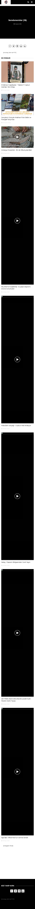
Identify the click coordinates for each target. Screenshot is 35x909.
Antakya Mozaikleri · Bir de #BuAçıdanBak (16, 150)
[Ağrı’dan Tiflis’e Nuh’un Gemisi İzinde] (17, 771)
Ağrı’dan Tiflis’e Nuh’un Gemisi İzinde (14, 838)
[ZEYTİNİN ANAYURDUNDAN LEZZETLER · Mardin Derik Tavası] (17, 633)
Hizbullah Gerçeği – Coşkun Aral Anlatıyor (16, 425)
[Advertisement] (17, 862)
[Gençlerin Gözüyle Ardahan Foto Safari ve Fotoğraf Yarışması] (17, 104)
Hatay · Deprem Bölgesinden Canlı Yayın (15, 562)
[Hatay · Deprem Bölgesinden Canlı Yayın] (17, 496)
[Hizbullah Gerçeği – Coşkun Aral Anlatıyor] (17, 359)
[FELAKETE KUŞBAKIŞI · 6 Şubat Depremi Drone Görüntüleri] (17, 221)
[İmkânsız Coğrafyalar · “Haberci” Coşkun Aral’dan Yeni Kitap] (17, 72)
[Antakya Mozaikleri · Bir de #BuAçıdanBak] (17, 137)
